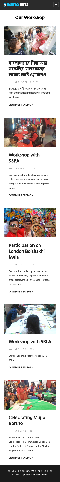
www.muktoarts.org (36, 474)
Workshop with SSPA (24, 158)
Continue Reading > (21, 105)
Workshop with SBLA (30, 341)
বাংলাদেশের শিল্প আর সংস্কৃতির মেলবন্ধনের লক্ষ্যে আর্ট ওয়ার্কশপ (28, 69)
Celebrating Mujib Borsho (27, 420)
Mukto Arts (33, 471)
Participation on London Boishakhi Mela (27, 251)
